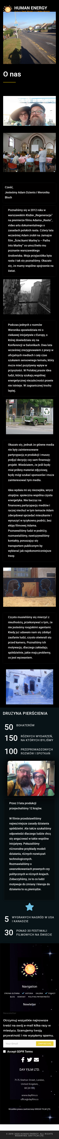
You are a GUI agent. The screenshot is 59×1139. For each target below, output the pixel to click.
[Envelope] (36, 1059)
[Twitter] (29, 1059)
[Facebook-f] (22, 1059)
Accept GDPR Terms (20, 1051)
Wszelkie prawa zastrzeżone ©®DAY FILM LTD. (29, 1109)
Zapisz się (44, 1043)
